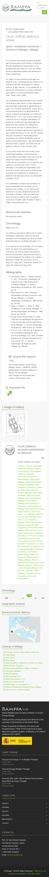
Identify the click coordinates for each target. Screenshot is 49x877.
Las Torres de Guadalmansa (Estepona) (31, 545)
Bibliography (7, 819)
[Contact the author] (43, 458)
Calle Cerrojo (10, 660)
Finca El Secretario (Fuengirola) (30, 542)
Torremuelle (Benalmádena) (27, 577)
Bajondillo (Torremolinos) (26, 475)
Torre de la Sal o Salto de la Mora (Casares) (30, 570)
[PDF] (8, 394)
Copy (11, 361)
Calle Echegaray (11, 673)
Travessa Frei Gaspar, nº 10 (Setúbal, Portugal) (20, 759)
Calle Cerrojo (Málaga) (26, 484)
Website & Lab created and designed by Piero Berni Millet (26, 872)
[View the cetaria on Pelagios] (24, 629)
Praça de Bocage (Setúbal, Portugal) (16, 769)
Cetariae (5, 807)
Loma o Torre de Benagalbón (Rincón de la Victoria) (31, 549)
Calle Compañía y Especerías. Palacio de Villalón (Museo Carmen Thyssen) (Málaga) (30, 488)
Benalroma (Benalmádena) (28, 477)
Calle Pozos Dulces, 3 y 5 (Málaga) (29, 512)
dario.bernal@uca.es (15, 855)
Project (5, 803)
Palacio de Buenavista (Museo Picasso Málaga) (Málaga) (28, 557)
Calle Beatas (10, 655)
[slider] (23, 598)
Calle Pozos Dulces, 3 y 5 (15, 679)
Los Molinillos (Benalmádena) (27, 553)
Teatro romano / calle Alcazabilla (17, 689)
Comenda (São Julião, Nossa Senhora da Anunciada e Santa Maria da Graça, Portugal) (22, 779)
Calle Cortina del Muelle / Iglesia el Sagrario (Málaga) (30, 495)
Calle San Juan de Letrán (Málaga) (30, 515)
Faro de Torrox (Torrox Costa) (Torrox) (29, 539)
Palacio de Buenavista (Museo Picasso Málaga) (23, 687)
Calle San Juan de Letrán (14, 681)
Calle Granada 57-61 (13, 676)
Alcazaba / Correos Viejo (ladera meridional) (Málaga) (30, 467)
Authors (5, 815)
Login (42, 8)
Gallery (5, 811)
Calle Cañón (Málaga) (33, 482)
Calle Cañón (9, 657)
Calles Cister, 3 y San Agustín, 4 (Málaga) (30, 519)
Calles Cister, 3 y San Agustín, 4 (17, 684)
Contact (5, 823)
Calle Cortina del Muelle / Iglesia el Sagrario (21, 668)
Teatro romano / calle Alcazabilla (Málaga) (31, 566)
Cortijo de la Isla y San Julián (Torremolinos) (30, 531)
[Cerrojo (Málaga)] (15, 425)
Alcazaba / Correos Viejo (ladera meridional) (21, 652)
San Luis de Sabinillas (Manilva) (31, 563)
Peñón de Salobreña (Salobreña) (28, 561)
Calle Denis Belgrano (13, 671)
